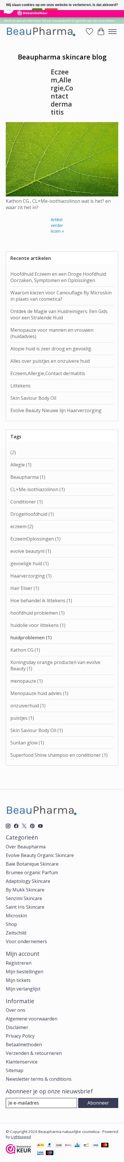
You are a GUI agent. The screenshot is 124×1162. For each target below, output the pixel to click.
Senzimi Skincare (24, 898)
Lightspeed (21, 1136)
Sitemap (14, 1070)
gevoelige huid (29, 563)
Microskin (16, 915)
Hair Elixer (24, 588)
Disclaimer (17, 1027)
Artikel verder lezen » (57, 225)
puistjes (22, 718)
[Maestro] (49, 1153)
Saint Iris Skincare (25, 907)
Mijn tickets (18, 980)
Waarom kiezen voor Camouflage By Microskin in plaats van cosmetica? (61, 295)
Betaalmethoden (24, 1044)
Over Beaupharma (26, 846)
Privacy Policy (20, 1036)
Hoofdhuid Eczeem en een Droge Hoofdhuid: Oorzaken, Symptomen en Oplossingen (58, 277)
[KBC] (77, 1146)
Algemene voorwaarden (31, 1019)
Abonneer (98, 1103)
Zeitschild (16, 933)
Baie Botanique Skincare (32, 864)
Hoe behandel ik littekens (41, 600)
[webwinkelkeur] (18, 1152)
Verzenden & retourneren (34, 1053)
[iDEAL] (40, 1146)
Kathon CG (25, 650)
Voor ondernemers (26, 941)
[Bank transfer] (59, 1146)
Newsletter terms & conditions (39, 1079)
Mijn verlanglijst (23, 989)
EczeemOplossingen (35, 539)
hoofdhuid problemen (37, 613)
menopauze (26, 681)
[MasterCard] (105, 1146)
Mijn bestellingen (24, 971)
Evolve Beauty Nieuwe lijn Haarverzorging (56, 410)
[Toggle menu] (112, 31)
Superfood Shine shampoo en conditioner (59, 755)
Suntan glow (27, 743)
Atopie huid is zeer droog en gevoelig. (51, 348)
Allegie (20, 465)
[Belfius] (68, 1146)
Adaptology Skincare (28, 881)
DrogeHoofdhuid (32, 514)
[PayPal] (49, 1146)
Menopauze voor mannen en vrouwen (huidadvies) (51, 333)
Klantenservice (21, 1062)
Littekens (20, 386)
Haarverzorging (31, 576)
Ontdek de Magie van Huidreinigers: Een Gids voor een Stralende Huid (59, 314)
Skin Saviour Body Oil (33, 398)
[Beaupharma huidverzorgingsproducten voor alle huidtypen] (40, 31)
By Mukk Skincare (25, 890)
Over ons (15, 1010)
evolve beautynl (30, 551)
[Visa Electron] (40, 1153)
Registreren (18, 963)
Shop (11, 924)
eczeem (21, 526)
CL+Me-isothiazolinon (37, 489)
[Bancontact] (86, 1146)
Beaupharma (27, 477)
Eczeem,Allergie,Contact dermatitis (62, 91)
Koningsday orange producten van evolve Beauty (55, 665)
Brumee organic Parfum (32, 872)
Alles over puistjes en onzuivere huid (50, 361)
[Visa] (95, 1146)
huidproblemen (31, 637)
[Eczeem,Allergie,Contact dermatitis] (62, 195)
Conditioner (26, 502)
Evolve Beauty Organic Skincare (40, 855)
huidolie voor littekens (37, 625)
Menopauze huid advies (39, 693)
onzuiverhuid (28, 705)
